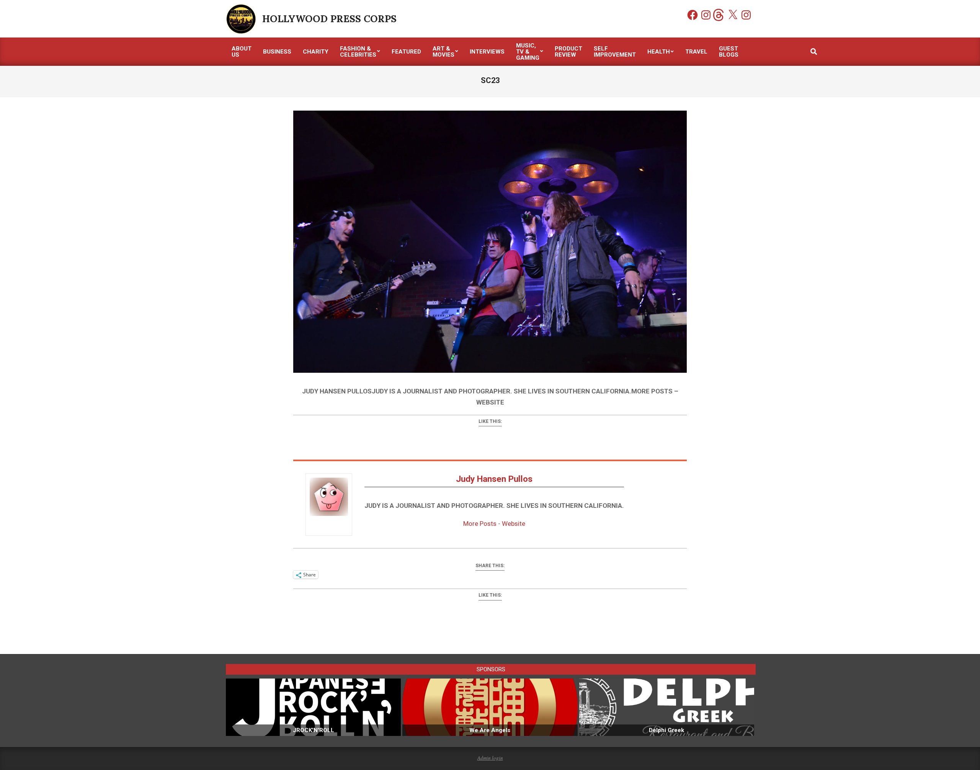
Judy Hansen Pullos (494, 479)
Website (513, 523)
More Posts (480, 523)
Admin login (490, 757)
